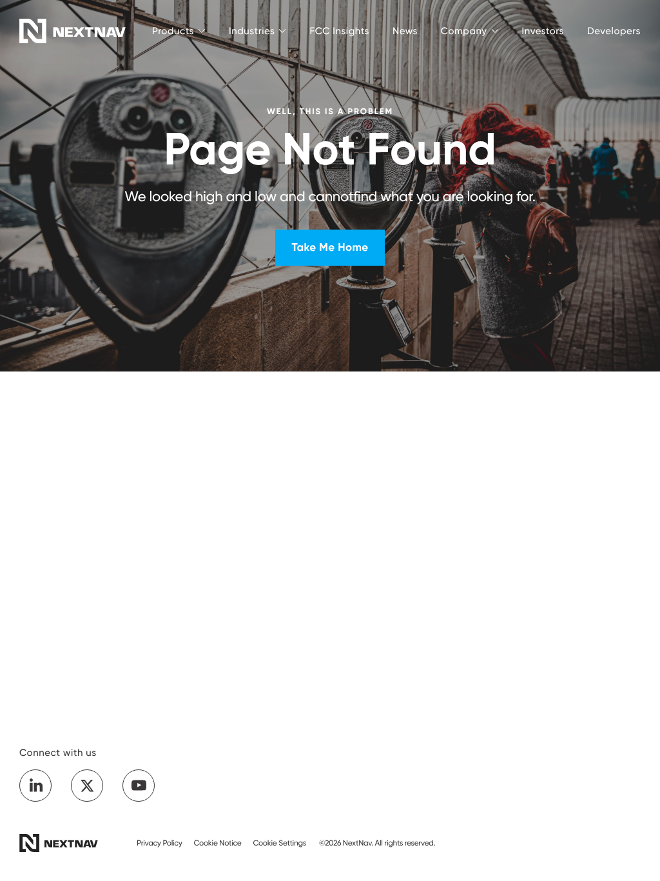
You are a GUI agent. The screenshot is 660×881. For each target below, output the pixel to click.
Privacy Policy (159, 842)
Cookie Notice (218, 842)
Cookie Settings (279, 842)
